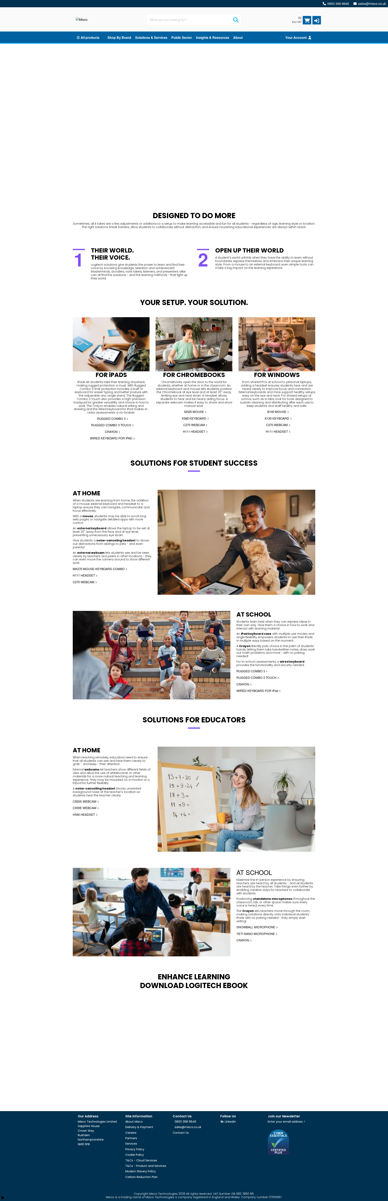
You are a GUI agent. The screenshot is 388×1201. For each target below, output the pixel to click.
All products (90, 37)
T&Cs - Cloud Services (141, 1160)
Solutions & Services (151, 37)
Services (131, 1144)
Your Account (296, 37)
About (238, 37)
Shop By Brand (119, 37)
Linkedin (230, 1122)
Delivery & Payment (139, 1127)
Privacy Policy (134, 1149)
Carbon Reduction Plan (141, 1177)
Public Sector (181, 37)
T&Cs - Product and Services (145, 1166)
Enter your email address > (286, 1122)
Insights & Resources (212, 37)
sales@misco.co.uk (372, 3)
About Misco (134, 1122)
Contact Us (181, 1133)
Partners (131, 1138)
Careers (130, 1133)
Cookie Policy (134, 1155)
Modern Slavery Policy (140, 1171)
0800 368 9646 (338, 3)
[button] (316, 20)
